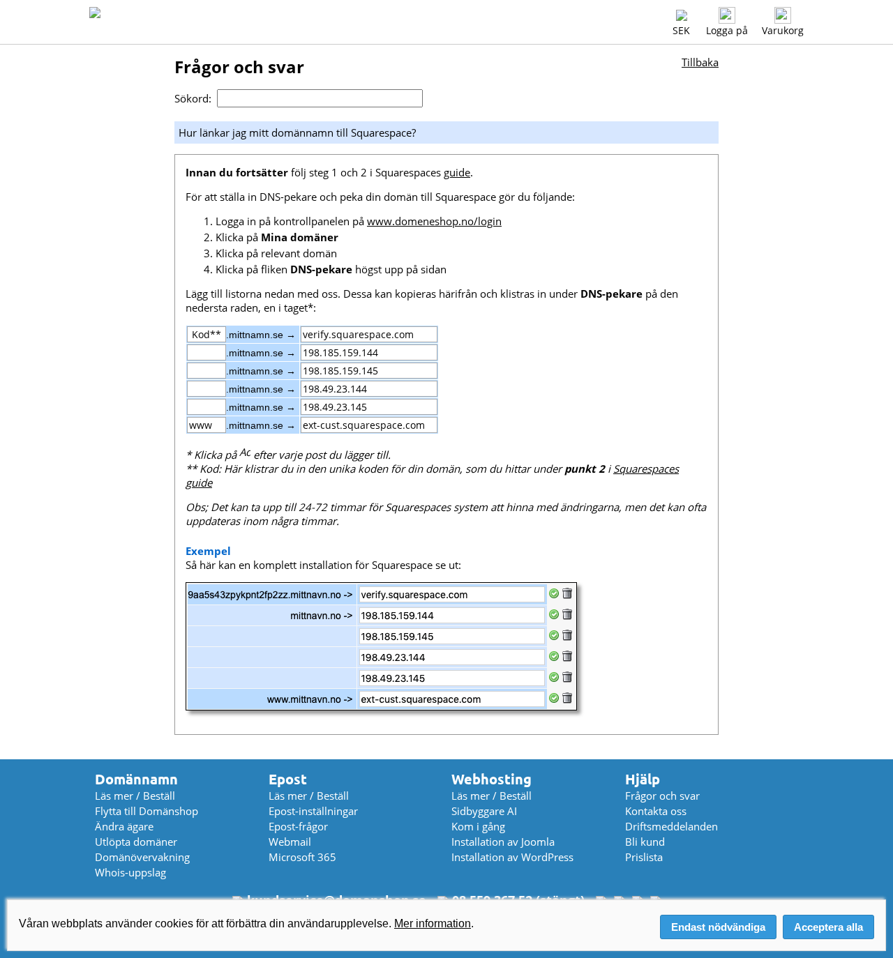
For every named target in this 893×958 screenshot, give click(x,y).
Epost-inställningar (313, 811)
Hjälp (642, 779)
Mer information (432, 923)
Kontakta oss (655, 811)
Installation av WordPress (512, 857)
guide (457, 172)
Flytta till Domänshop (146, 811)
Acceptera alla (828, 927)
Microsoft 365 (302, 857)
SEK (681, 30)
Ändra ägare (124, 826)
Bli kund (645, 842)
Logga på (727, 30)
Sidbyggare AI (484, 811)
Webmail (290, 842)
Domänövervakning (142, 857)
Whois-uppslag (130, 872)
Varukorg (783, 30)
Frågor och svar (662, 796)
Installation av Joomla (503, 842)
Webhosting (491, 779)
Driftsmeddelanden (671, 826)
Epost (288, 779)
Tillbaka (700, 62)
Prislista (644, 857)
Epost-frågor (298, 826)
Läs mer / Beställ (135, 796)
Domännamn (136, 779)
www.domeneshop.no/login (434, 221)
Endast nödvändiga (718, 927)
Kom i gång (478, 826)
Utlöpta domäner (136, 842)
